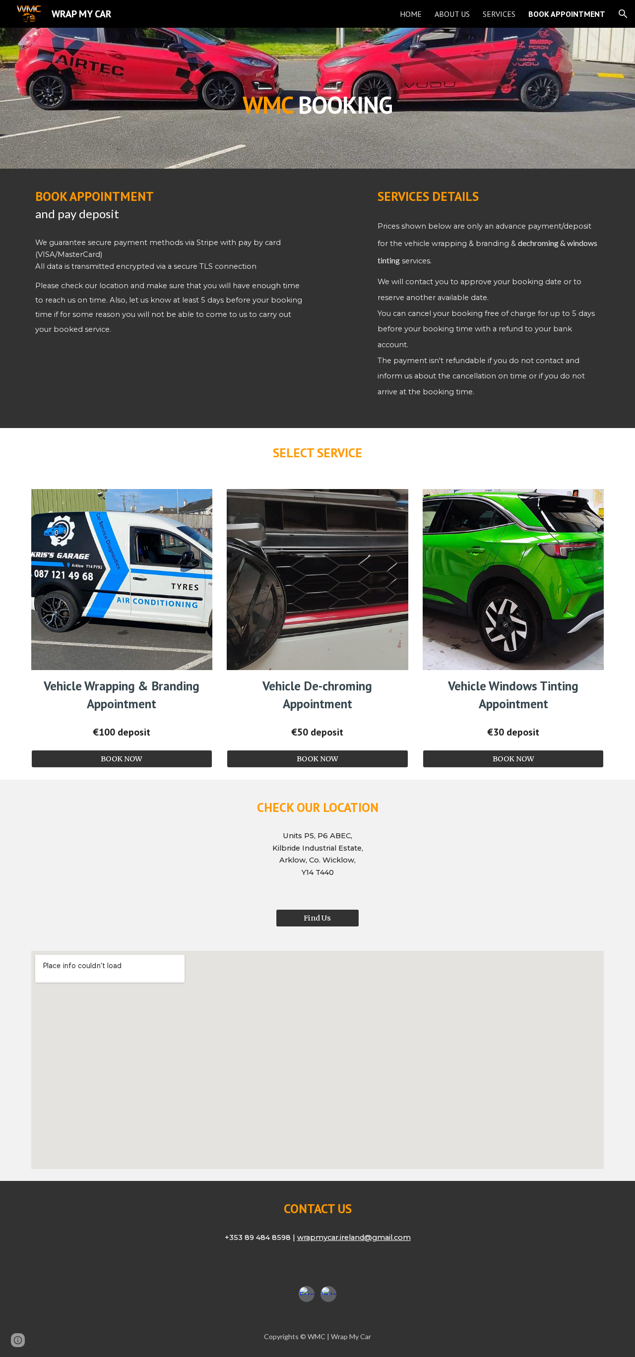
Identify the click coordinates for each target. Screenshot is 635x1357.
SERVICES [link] (499, 14)
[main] (317, 98)
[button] (623, 14)
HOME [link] (411, 14)
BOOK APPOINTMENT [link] (566, 14)
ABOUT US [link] (452, 14)
